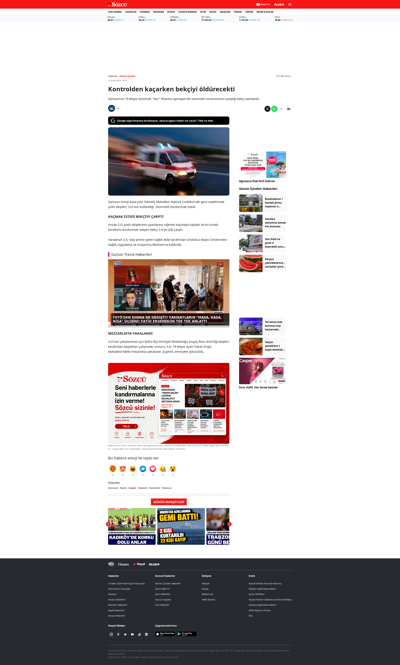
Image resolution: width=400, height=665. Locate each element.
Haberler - (113, 76)
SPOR (203, 11)
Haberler (113, 576)
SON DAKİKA (115, 11)
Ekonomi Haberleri (118, 604)
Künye (205, 588)
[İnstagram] (111, 634)
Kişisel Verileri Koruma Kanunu (265, 583)
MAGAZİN (225, 11)
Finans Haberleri (116, 599)
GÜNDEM (145, 11)
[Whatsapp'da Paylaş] (274, 109)
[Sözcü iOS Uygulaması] (165, 633)
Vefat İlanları (208, 599)
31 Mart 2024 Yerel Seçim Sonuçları (126, 583)
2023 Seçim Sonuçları (119, 588)
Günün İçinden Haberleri (258, 189)
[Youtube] (132, 634)
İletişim (206, 583)
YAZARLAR (130, 11)
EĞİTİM (249, 11)
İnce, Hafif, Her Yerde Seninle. (258, 387)
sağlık (133, 487)
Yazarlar (112, 594)
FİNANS (238, 11)
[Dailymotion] (139, 634)
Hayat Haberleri (116, 610)
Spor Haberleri (162, 594)
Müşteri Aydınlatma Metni (262, 588)
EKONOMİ (158, 11)
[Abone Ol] (283, 76)
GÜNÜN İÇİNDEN (187, 11)
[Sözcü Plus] (154, 564)
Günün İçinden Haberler (168, 583)
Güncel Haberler (165, 576)
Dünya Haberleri (116, 615)
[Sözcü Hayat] (138, 564)
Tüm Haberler (162, 604)
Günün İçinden (127, 76)
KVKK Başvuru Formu (260, 610)
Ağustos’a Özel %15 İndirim (257, 181)
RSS (251, 615)
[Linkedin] (146, 634)
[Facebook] (118, 634)
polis (124, 487)
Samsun (167, 487)
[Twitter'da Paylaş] (267, 109)
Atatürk (143, 487)
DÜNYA (171, 11)
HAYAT (212, 11)
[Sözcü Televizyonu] (111, 564)
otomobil (155, 487)
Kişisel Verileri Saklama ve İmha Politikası (270, 599)
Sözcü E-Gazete (163, 599)
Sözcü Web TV (162, 588)
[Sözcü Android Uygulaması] (186, 633)
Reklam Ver (208, 594)
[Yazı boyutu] (289, 109)
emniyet (114, 487)
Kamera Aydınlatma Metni (262, 604)
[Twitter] (125, 634)
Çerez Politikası (257, 594)
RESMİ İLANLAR (265, 11)
